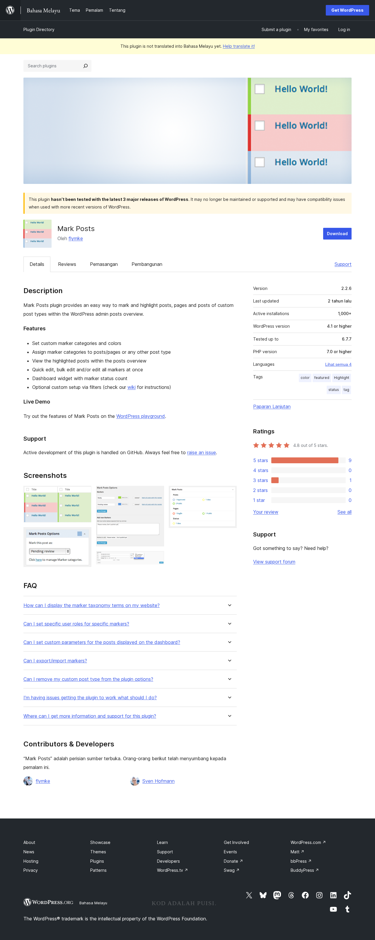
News (28, 851)
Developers (168, 861)
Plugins (97, 861)
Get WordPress (347, 10)
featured (321, 377)
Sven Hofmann (158, 781)
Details (37, 264)
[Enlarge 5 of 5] (229, 494)
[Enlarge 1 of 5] (83, 494)
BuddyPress (305, 870)
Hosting (30, 861)
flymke (76, 238)
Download (337, 233)
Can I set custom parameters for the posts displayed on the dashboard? (101, 642)
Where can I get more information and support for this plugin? (89, 716)
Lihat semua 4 (338, 364)
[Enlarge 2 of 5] (83, 535)
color (305, 377)
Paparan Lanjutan (272, 406)
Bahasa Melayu (93, 902)
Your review (265, 512)
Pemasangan (104, 264)
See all (345, 512)
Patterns (98, 870)
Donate (233, 861)
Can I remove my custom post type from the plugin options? (88, 679)
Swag (232, 870)
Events (230, 851)
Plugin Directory (38, 29)
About (29, 842)
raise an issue (201, 452)
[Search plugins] (85, 66)
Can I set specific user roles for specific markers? (76, 624)
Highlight (341, 377)
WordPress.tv (172, 870)
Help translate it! (239, 46)
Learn (162, 842)
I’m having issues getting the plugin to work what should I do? (90, 697)
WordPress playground (140, 416)
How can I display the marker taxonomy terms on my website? (91, 605)
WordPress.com (308, 842)
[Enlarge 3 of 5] (156, 494)
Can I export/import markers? (55, 661)
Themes (98, 851)
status (333, 389)
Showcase (100, 842)
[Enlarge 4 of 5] (156, 559)
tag (346, 389)
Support (343, 264)
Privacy (30, 870)
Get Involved (236, 842)
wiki (131, 387)
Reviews (67, 264)
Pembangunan (147, 264)
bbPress (301, 861)
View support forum (274, 562)
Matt (297, 851)
